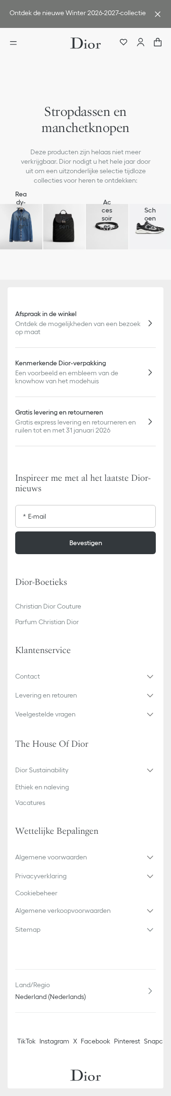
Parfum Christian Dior (47, 622)
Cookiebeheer (36, 893)
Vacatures (30, 802)
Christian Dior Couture (48, 606)
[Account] (140, 43)
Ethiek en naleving (42, 787)
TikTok (26, 1041)
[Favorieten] (123, 43)
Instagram (54, 1041)
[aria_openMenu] (16, 43)
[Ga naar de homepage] (85, 43)
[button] (85, 676)
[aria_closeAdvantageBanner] (157, 14)
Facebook (95, 1041)
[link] (76, 14)
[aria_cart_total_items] (157, 43)
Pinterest (127, 1041)
